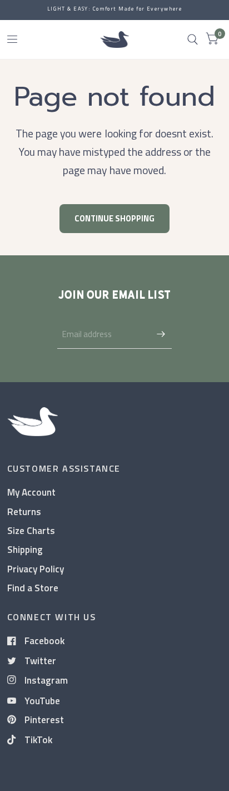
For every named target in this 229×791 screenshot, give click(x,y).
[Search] (192, 39)
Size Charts (31, 530)
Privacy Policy (35, 568)
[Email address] (161, 334)
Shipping (25, 549)
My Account (31, 492)
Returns (24, 511)
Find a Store (32, 587)
